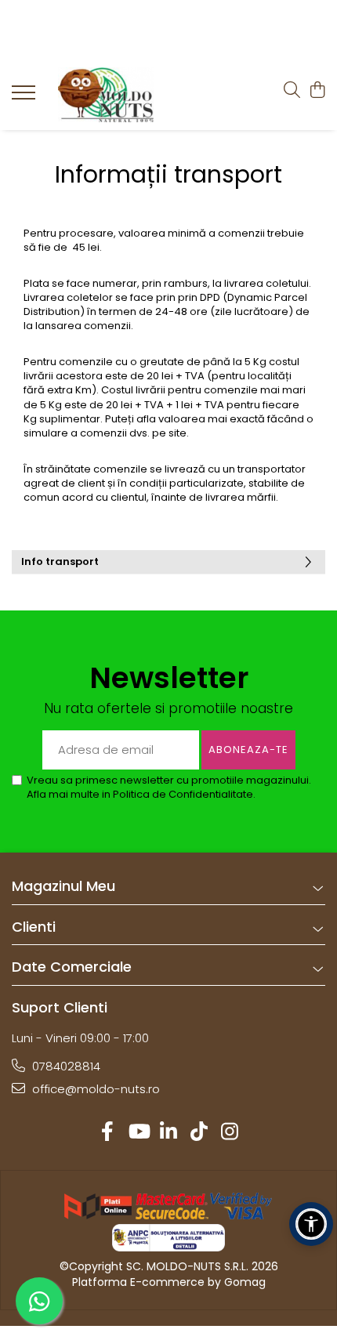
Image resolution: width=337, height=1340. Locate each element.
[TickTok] (199, 1132)
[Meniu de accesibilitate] (311, 1224)
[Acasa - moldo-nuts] (105, 94)
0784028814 (64, 1066)
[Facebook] (107, 1132)
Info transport (60, 561)
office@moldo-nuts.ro (94, 1089)
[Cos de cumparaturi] (317, 90)
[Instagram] (230, 1132)
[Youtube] (138, 1132)
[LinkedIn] (169, 1132)
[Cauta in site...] (292, 90)
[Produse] (25, 97)
